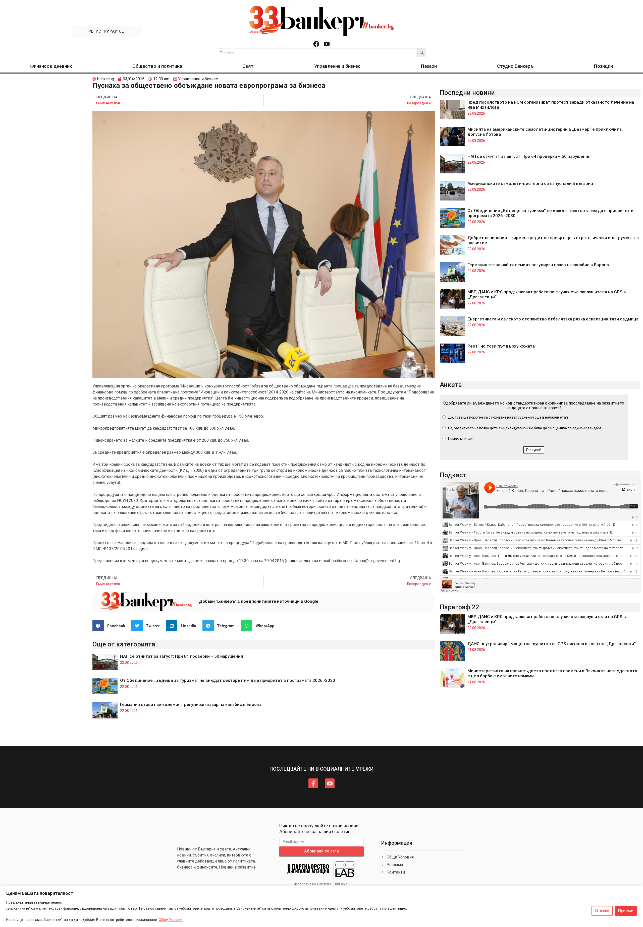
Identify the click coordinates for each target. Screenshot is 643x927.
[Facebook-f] (313, 783)
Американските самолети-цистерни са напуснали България (530, 183)
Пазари (429, 66)
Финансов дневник (51, 66)
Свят (248, 66)
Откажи (602, 910)
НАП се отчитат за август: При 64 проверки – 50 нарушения (181, 656)
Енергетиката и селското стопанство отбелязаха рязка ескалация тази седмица (552, 318)
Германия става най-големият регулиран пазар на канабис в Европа (190, 704)
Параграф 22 (459, 607)
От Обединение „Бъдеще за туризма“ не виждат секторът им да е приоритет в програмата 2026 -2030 (227, 680)
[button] (110, 625)
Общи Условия (171, 920)
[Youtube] (327, 44)
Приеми (625, 910)
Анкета (451, 384)
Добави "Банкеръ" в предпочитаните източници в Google (258, 601)
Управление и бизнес (337, 66)
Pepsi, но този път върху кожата (501, 346)
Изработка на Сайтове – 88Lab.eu (322, 884)
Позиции (603, 66)
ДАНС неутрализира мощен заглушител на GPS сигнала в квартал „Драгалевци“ (551, 643)
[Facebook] (316, 44)
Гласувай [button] (533, 450)
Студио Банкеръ (515, 66)
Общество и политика (157, 66)
